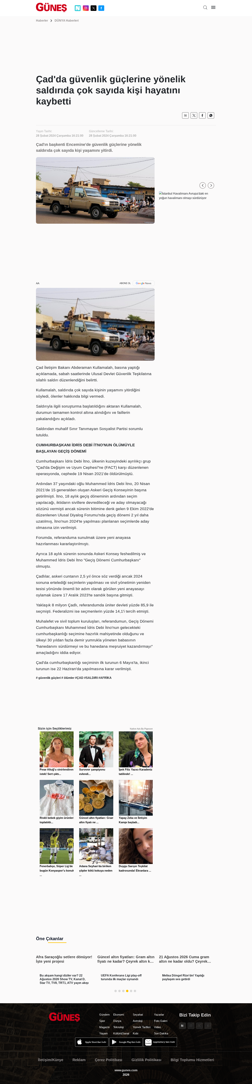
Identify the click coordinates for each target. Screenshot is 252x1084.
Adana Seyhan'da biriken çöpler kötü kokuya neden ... (95, 871)
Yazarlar (159, 1014)
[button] (202, 185)
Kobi (135, 1033)
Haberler (42, 20)
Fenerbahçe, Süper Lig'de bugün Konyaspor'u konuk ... (57, 871)
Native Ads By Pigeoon (141, 729)
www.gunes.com (126, 1070)
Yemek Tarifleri (142, 1027)
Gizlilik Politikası (146, 1060)
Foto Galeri (160, 1020)
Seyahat (138, 1014)
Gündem (104, 1014)
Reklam (79, 1060)
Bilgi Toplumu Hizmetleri (192, 1060)
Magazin (104, 1027)
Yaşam (103, 1033)
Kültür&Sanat (121, 1033)
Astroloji (137, 1020)
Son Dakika (161, 1033)
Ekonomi (118, 1014)
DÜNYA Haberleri (67, 20)
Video (157, 1027)
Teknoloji (118, 1027)
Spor (102, 1020)
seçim (132, 496)
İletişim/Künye (50, 1060)
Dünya (117, 1020)
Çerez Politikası (108, 1060)
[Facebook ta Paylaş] (202, 115)
